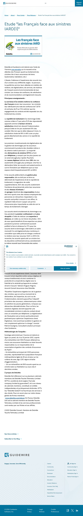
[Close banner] (76, 246)
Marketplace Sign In (72, 473)
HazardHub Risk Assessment (54, 493)
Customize (41, 268)
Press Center (21, 15)
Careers (49, 463)
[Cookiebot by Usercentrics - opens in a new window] (65, 246)
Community (50, 467)
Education (50, 480)
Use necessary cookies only (18, 268)
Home (6, 15)
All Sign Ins (73, 463)
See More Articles (11, 434)
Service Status (50, 496)
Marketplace (50, 489)
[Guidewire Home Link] (17, 455)
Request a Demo (79, 3)
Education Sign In (72, 470)
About (13, 15)
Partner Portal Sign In (72, 476)
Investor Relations (52, 483)
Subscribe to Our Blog (12, 439)
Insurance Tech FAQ (52, 486)
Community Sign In (72, 467)
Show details (70, 263)
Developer (50, 473)
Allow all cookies (65, 268)
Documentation (51, 476)
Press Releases (31, 15)
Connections (50, 470)
